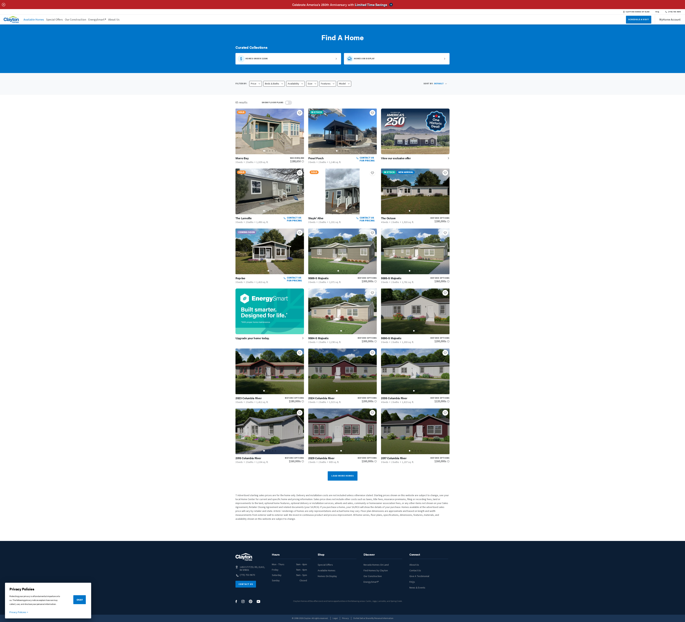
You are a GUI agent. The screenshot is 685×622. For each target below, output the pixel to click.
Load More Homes (342, 475)
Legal (335, 618)
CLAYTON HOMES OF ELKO (638, 12)
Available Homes (34, 20)
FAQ (657, 12)
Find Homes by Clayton (376, 570)
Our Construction (75, 20)
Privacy (345, 618)
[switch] (288, 103)
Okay (80, 600)
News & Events (417, 588)
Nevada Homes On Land (376, 565)
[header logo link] (11, 19)
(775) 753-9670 (674, 12)
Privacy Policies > (18, 612)
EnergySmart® (97, 20)
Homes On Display (327, 576)
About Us (114, 20)
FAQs (412, 582)
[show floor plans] (288, 103)
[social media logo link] (236, 601)
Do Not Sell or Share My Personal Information (373, 618)
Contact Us (246, 584)
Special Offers (54, 20)
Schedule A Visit (638, 19)
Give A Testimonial (419, 576)
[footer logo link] (244, 557)
